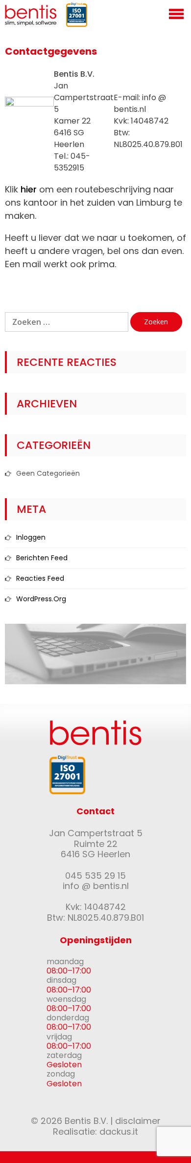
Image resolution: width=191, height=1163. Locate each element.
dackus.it (118, 1131)
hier (29, 189)
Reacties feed (40, 578)
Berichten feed (42, 558)
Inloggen (31, 537)
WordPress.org (41, 599)
